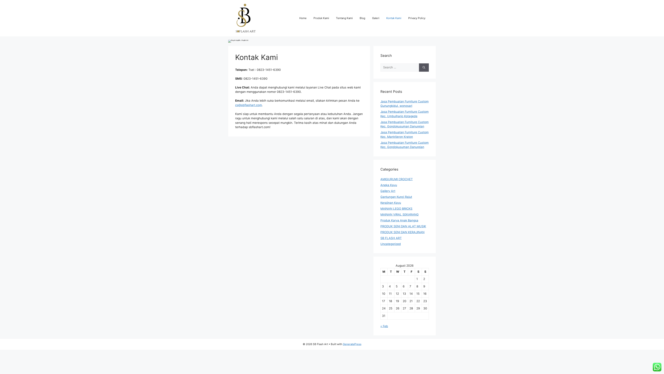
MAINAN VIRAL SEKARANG (399, 214)
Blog (362, 18)
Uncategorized (390, 244)
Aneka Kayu (388, 185)
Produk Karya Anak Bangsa (399, 220)
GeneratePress (352, 344)
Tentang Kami (344, 18)
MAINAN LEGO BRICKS (396, 208)
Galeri (375, 18)
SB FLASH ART (391, 238)
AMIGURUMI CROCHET (396, 179)
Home (303, 18)
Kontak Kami (393, 18)
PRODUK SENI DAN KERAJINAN (402, 232)
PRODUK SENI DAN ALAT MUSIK (403, 226)
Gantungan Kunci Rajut (396, 197)
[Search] (424, 67)
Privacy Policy (416, 18)
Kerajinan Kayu (390, 202)
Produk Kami (321, 18)
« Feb (384, 326)
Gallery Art (387, 191)
